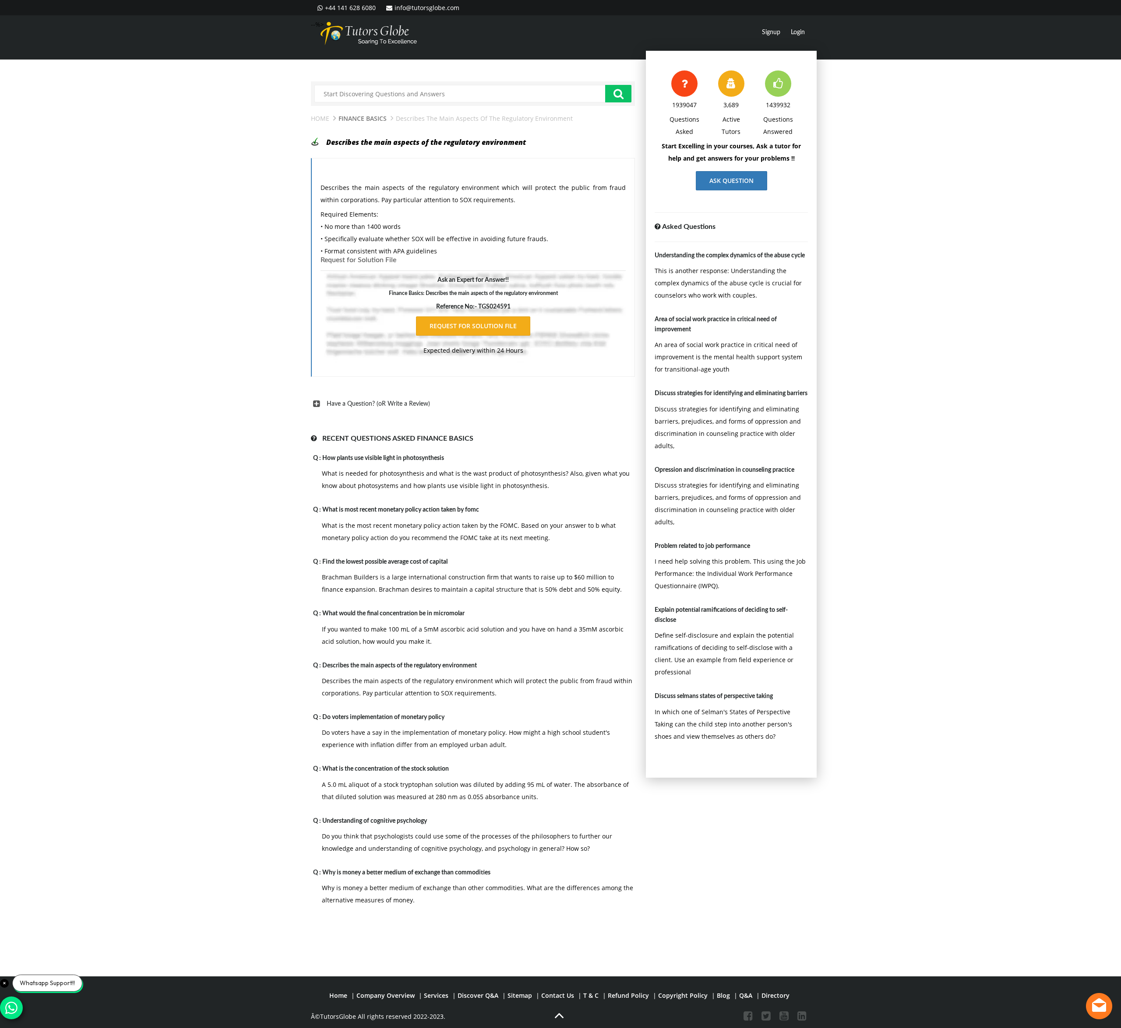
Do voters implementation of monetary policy (383, 717)
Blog (723, 995)
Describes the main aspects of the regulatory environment (399, 666)
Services (436, 995)
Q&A (745, 995)
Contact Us (557, 995)
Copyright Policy (683, 995)
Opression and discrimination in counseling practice (724, 470)
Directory (775, 995)
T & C (591, 995)
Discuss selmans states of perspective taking (714, 696)
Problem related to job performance (702, 546)
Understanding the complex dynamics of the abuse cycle (730, 256)
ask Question (731, 180)
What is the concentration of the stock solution (385, 769)
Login (798, 32)
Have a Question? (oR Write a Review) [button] (378, 404)
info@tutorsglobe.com (427, 8)
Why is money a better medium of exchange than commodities (406, 873)
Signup (771, 32)
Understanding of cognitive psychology (374, 821)
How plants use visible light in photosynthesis (383, 458)
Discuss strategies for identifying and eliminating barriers (731, 393)
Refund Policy (628, 995)
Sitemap (520, 995)
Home (320, 118)
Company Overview (385, 995)
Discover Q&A (478, 995)
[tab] (473, 404)
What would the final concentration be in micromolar (393, 613)
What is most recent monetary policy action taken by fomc (400, 510)
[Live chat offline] (1099, 1006)
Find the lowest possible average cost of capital (385, 562)
